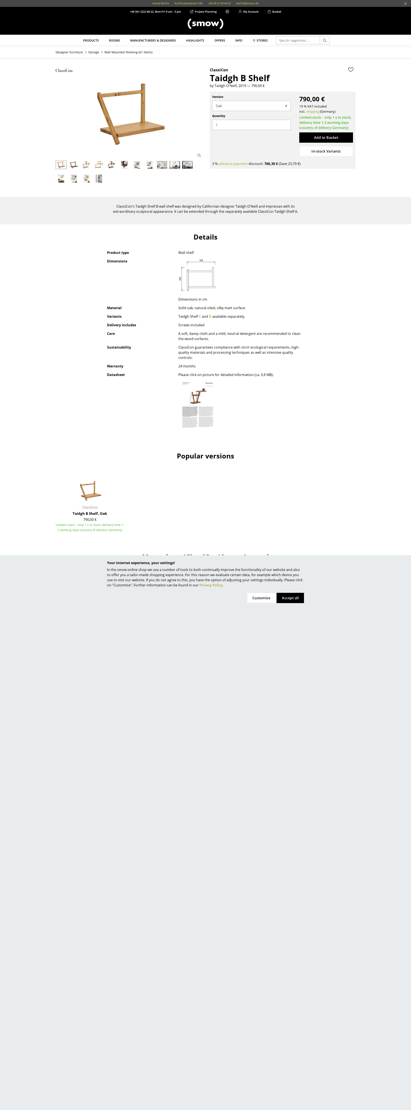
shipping (312, 111)
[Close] (405, 3)
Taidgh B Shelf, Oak (90, 513)
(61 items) (128, 52)
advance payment (233, 163)
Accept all (290, 598)
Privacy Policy (211, 585)
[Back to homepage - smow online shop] (205, 23)
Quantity (218, 116)
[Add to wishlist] (351, 69)
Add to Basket (326, 137)
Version (217, 97)
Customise (261, 598)
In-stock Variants (326, 151)
